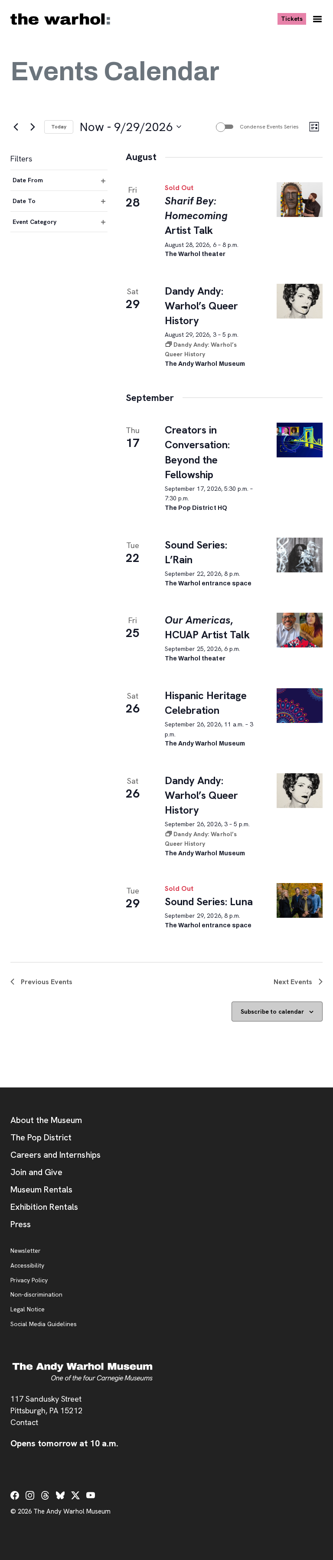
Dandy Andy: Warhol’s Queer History (201, 305)
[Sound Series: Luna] (300, 900)
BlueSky (60, 1495)
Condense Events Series (269, 126)
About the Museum (46, 1120)
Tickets (293, 18)
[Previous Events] (15, 127)
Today (58, 126)
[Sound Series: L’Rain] (300, 555)
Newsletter (25, 1251)
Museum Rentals (41, 1189)
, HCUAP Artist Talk (207, 627)
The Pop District (41, 1137)
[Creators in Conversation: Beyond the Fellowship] (300, 440)
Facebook (14, 1495)
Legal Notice (27, 1309)
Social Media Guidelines (43, 1324)
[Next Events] (32, 127)
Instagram (30, 1495)
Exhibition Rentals (44, 1206)
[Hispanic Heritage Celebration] (300, 705)
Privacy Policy (29, 1280)
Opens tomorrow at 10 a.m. (64, 1443)
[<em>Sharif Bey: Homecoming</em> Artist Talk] (300, 199)
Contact (24, 1422)
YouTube (90, 1495)
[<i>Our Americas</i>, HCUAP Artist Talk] (300, 630)
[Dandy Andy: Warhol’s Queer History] (300, 301)
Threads (45, 1495)
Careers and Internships (55, 1154)
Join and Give (36, 1172)
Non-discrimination (36, 1294)
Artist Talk (196, 215)
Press (20, 1224)
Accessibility (27, 1265)
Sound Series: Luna (209, 901)
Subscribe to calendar (272, 1011)
